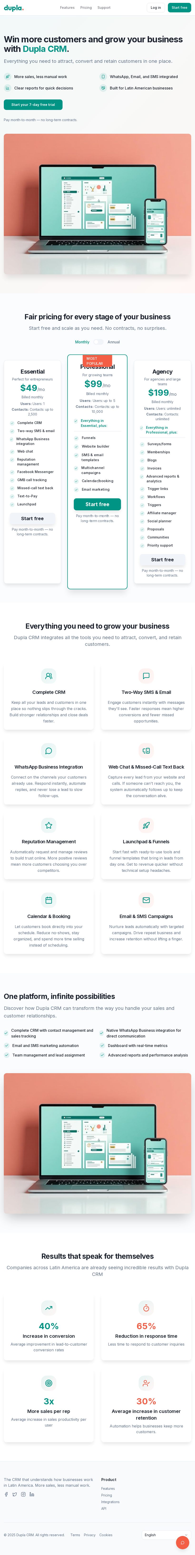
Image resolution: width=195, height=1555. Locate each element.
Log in (156, 7)
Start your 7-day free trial (33, 105)
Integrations (110, 1502)
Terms (75, 1535)
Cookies (105, 1535)
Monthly (82, 342)
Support (104, 7)
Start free (179, 7)
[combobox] (166, 1535)
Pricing (86, 7)
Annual (113, 342)
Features (67, 7)
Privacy (90, 1535)
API (103, 1508)
